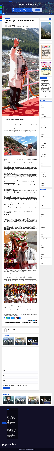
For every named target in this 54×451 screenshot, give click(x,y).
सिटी (41, 258)
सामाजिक (42, 254)
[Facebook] (1, 5)
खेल (41, 225)
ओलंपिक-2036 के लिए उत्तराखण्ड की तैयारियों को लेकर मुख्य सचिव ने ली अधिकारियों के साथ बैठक (11, 435)
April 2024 (42, 165)
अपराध (42, 218)
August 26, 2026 (6, 401)
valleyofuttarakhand (27, 4)
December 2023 (43, 174)
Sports (15, 13)
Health (25, 13)
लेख (41, 245)
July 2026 (42, 105)
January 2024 (43, 172)
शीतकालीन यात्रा (9, 124)
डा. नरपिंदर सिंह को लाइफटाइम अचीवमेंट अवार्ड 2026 (8, 400)
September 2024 (43, 154)
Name (4, 370)
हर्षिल (25, 124)
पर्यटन (9, 18)
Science (29, 13)
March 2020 (43, 183)
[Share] (1, 20)
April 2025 (42, 138)
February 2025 (43, 143)
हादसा (42, 263)
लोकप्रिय (42, 247)
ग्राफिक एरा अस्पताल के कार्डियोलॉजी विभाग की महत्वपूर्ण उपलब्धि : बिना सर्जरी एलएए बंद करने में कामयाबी (46, 88)
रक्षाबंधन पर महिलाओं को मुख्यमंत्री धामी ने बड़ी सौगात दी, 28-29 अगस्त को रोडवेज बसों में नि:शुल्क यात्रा (45, 96)
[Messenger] (1, 12)
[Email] (1, 15)
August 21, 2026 (44, 401)
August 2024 (43, 156)
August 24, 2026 (19, 401)
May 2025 (42, 136)
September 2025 (43, 127)
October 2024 (43, 152)
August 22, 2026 (31, 401)
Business (42, 194)
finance (42, 198)
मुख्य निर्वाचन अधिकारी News (45, 238)
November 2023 (43, 176)
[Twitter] (1, 13)
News (7, 13)
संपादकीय (42, 252)
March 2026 (43, 114)
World (42, 216)
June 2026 (43, 107)
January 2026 (43, 118)
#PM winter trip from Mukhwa (24, 26)
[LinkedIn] (1, 10)
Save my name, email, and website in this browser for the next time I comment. (15, 385)
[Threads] (1, 19)
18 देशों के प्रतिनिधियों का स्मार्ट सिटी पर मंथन (32, 341)
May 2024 (42, 163)
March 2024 (43, 167)
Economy (42, 196)
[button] (49, 13)
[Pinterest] (1, 17)
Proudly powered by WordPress (23, 449)
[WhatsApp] (1, 7)
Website (4, 380)
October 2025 (43, 125)
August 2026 (43, 103)
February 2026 (43, 116)
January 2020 (43, 185)
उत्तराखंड (6, 18)
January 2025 (43, 145)
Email (4, 375)
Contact (35, 13)
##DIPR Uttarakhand (17, 26)
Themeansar (33, 449)
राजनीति (42, 243)
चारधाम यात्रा (43, 227)
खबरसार (42, 223)
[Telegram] (1, 8)
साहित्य (42, 256)
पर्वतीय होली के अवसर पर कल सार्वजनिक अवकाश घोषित (12, 322)
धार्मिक (42, 234)
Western (20, 13)
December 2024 (43, 147)
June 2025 (43, 134)
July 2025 (42, 132)
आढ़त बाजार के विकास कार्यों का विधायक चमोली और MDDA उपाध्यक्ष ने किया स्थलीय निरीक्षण (45, 84)
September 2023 (43, 181)
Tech (11, 13)
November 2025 (43, 123)
